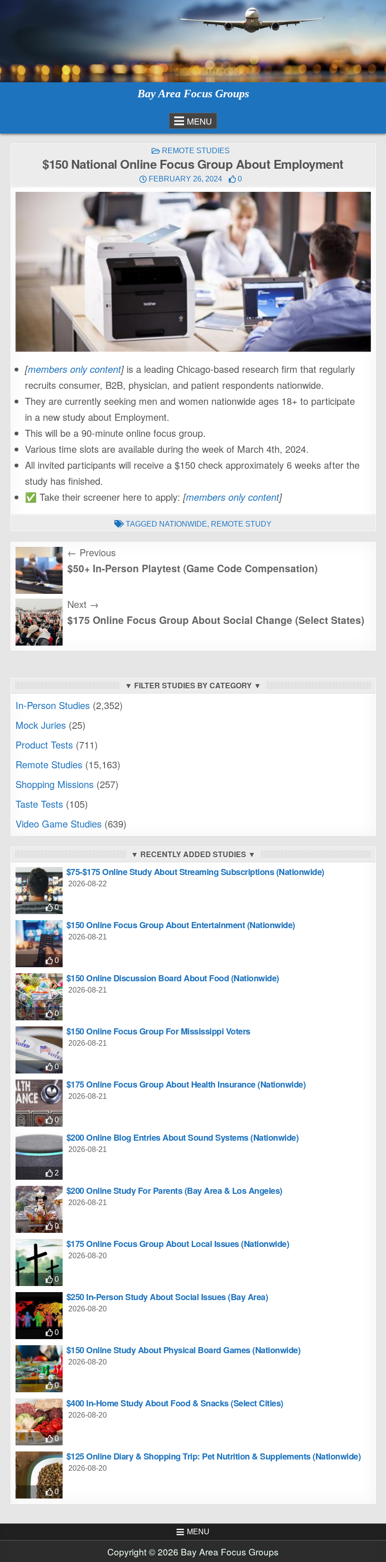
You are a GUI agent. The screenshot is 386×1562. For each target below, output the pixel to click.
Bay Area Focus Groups (193, 93)
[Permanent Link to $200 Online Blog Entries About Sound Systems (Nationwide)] (39, 1156)
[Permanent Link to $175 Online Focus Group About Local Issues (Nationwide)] (39, 1262)
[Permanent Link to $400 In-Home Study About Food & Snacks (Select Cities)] (39, 1421)
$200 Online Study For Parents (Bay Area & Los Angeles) (174, 1190)
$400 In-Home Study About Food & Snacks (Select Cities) (174, 1403)
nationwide (183, 524)
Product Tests (44, 744)
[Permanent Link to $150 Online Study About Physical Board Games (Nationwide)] (39, 1368)
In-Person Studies (53, 705)
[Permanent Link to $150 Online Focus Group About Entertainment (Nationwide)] (39, 943)
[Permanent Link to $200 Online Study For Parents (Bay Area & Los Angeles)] (39, 1209)
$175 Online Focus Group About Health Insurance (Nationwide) (186, 1084)
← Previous (91, 552)
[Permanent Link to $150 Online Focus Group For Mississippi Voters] (39, 1049)
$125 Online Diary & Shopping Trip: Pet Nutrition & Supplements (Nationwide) (213, 1456)
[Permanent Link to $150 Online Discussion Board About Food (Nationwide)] (39, 996)
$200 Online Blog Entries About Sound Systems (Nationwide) (182, 1137)
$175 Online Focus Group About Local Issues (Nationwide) (178, 1244)
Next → (83, 604)
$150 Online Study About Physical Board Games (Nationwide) (183, 1350)
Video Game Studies (59, 823)
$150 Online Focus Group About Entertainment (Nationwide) (180, 925)
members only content (74, 369)
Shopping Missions (55, 784)
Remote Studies (196, 151)
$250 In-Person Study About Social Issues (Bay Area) (167, 1297)
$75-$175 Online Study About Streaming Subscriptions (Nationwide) (195, 872)
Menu (199, 121)
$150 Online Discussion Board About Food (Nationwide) (172, 978)
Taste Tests (39, 804)
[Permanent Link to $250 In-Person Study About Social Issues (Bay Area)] (39, 1315)
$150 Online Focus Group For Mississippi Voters (158, 1031)
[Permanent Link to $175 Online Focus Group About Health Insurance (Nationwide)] (39, 1103)
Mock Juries (41, 725)
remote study (241, 524)
